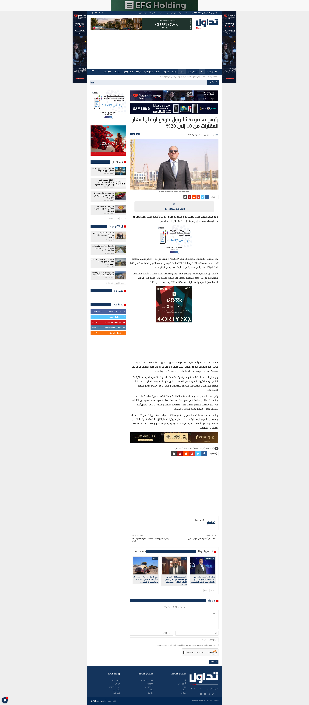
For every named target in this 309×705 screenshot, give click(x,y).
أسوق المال (192, 71)
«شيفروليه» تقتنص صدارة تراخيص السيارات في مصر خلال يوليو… (104, 195)
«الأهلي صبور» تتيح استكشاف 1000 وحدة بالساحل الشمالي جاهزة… (103, 182)
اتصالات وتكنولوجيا (152, 71)
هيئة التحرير (143, 13)
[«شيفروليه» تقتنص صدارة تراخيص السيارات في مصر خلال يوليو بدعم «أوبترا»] (120, 196)
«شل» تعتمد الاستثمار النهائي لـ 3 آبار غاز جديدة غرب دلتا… (104, 208)
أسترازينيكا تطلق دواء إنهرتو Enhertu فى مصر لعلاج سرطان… (103, 235)
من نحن (173, 13)
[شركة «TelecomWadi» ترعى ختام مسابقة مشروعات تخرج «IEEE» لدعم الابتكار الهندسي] (202, 565)
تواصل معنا (152, 13)
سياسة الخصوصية (163, 13)
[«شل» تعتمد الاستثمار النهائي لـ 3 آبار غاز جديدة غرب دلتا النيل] (120, 209)
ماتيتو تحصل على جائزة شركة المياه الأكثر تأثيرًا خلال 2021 (103, 273)
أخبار (202, 71)
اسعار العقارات (209, 448)
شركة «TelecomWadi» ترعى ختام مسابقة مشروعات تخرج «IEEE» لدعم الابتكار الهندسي (133, 82)
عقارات (182, 71)
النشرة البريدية (182, 13)
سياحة (138, 71)
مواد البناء (178, 448)
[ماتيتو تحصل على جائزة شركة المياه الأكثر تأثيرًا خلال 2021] (120, 275)
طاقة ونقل (128, 71)
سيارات (166, 71)
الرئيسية (210, 71)
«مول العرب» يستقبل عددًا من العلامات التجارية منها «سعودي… (102, 261)
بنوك (174, 71)
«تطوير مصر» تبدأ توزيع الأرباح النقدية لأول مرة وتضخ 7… (103, 169)
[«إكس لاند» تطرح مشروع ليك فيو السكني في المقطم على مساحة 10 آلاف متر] (120, 249)
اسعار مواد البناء (198, 448)
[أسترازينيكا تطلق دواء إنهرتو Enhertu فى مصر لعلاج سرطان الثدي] (120, 235)
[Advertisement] (154, 48)
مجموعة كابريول (187, 448)
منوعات (117, 71)
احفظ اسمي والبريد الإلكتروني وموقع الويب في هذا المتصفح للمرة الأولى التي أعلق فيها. (186, 645)
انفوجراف (107, 71)
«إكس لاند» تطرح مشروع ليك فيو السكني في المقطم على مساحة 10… (103, 248)
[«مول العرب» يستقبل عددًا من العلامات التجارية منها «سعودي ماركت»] (120, 262)
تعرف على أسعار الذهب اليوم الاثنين (202, 538)
